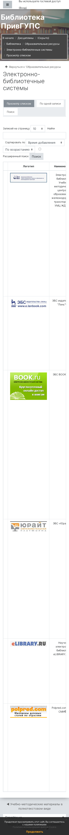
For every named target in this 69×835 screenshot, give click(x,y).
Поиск (11, 111)
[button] (60, 817)
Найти (51, 128)
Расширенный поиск (16, 156)
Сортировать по (15, 142)
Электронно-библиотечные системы (29, 49)
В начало (8, 37)
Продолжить (34, 831)
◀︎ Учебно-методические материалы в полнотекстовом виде (35, 806)
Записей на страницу (16, 128)
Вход (23, 7)
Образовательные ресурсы (42, 43)
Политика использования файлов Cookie (34, 827)
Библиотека (13, 43)
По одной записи (50, 103)
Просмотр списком (18, 55)
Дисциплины (26, 37)
